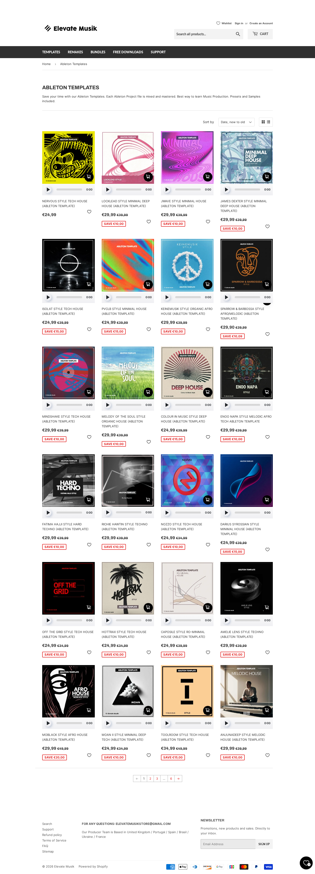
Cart (263, 34)
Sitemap (48, 851)
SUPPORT (158, 52)
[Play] (48, 189)
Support (48, 829)
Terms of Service (54, 840)
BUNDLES (98, 52)
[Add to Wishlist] (89, 211)
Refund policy (52, 835)
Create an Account (261, 23)
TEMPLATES (51, 52)
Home (46, 64)
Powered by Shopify (93, 866)
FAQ (45, 846)
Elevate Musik (64, 866)
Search (47, 824)
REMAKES (75, 52)
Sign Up (264, 844)
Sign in (239, 23)
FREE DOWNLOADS (128, 52)
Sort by (208, 122)
